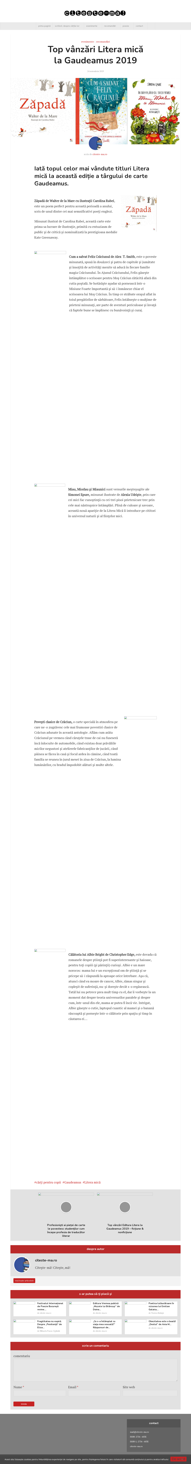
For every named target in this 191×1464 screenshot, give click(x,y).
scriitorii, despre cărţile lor (67, 26)
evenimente (91, 26)
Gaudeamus (72, 1182)
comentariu (21, 1356)
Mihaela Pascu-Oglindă (50, 1331)
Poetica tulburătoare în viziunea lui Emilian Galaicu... (161, 1306)
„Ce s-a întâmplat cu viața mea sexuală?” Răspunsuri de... (104, 1324)
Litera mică (92, 1182)
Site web (129, 1387)
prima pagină (44, 26)
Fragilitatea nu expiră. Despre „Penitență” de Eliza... (49, 1324)
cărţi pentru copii (48, 1182)
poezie (126, 26)
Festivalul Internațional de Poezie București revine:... (50, 1306)
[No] (182, 1459)
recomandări (110, 26)
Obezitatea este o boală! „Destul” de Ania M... (162, 1323)
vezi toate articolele (24, 1280)
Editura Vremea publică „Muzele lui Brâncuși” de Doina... (106, 1306)
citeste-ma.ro (100, 154)
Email (73, 1387)
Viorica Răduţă (157, 1313)
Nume (18, 1387)
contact (139, 26)
